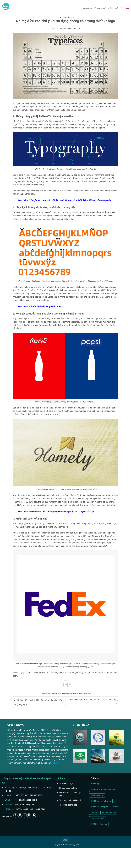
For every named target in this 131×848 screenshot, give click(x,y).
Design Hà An (74, 29)
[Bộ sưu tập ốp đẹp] (29, 815)
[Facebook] (15, 815)
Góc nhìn (107, 8)
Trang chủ (87, 8)
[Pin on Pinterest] (70, 685)
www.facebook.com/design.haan (31, 809)
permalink (87, 694)
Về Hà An (98, 8)
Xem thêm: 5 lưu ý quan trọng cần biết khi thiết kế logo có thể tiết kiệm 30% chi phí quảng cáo (64, 200)
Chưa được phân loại (65, 17)
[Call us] (25, 815)
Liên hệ (118, 8)
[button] (127, 8)
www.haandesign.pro (24, 804)
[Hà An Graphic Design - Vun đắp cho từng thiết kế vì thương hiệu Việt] (6, 6)
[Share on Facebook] (61, 685)
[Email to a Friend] (65, 685)
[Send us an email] (20, 815)
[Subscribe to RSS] (34, 815)
